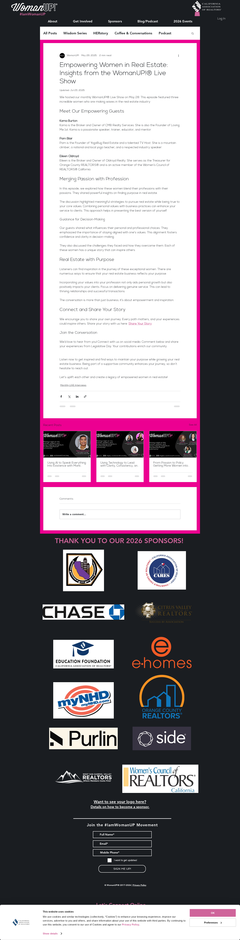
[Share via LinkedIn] (77, 396)
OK (213, 913)
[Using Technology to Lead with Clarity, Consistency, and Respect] (120, 444)
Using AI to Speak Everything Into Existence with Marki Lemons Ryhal (66, 464)
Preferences (211, 922)
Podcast (165, 33)
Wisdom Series (75, 33)
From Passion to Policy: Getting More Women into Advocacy (170, 464)
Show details (50, 933)
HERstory (100, 33)
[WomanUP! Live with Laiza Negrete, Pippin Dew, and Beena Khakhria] (173, 444)
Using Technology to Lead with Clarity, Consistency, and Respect (119, 464)
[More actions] (178, 56)
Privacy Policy (139, 885)
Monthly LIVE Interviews (73, 385)
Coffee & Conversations (133, 33)
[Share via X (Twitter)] (69, 396)
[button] (52, 20)
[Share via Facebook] (61, 396)
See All (193, 425)
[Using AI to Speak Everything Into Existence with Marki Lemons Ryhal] (67, 444)
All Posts (50, 33)
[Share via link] (85, 396)
